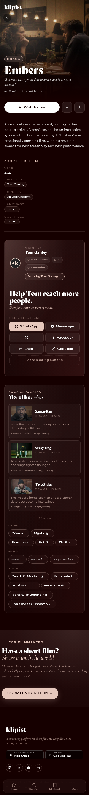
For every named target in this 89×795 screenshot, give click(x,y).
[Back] (7, 18)
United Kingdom (19, 197)
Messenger (65, 326)
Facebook (65, 337)
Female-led (63, 576)
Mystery (41, 533)
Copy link (65, 349)
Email (29, 349)
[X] (19, 768)
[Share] (79, 107)
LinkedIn (38, 267)
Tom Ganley (15, 184)
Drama (14, 59)
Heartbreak (54, 585)
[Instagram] (9, 768)
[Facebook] (28, 768)
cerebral (15, 559)
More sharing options (44, 360)
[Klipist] (14, 7)
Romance (19, 542)
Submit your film (27, 693)
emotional (36, 559)
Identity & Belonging (29, 595)
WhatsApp (29, 326)
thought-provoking (63, 559)
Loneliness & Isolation (30, 604)
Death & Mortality (27, 576)
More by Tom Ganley (43, 276)
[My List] (67, 107)
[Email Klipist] (38, 768)
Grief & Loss (22, 585)
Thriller (64, 542)
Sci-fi (43, 542)
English (12, 209)
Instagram (39, 259)
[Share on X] (26, 337)
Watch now (35, 107)
